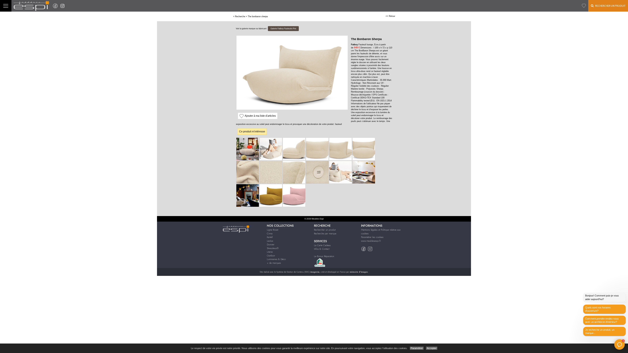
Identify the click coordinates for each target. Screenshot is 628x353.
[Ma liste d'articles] (583, 6)
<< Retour (390, 16)
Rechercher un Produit (609, 5)
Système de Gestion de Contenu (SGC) (297, 271)
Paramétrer (416, 348)
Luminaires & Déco (276, 259)
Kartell (270, 237)
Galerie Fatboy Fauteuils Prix (283, 28)
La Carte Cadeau (322, 245)
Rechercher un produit (325, 230)
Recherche (240, 16)
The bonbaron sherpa (258, 16)
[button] (619, 344)
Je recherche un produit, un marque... (599, 331)
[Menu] (5, 6)
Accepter (431, 348)
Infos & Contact (321, 249)
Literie (270, 252)
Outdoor (271, 255)
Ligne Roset (272, 230)
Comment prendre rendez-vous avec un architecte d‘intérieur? (602, 320)
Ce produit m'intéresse (252, 131)
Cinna (269, 233)
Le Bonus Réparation (324, 256)
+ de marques (274, 263)
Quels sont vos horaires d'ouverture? (598, 309)
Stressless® (273, 248)
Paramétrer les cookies (372, 237)
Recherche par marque (325, 233)
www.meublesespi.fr (371, 241)
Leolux (270, 241)
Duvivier (270, 244)
